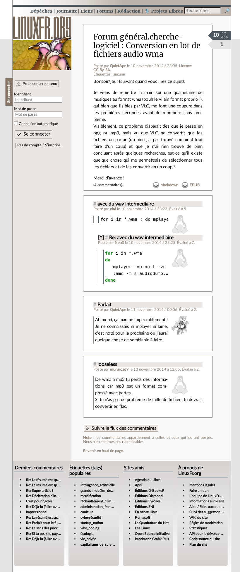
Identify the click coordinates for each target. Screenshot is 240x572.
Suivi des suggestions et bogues (213, 512)
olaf (113, 209)
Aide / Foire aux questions (209, 506)
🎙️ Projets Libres (163, 10)
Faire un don (199, 490)
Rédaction (128, 10)
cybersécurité (90, 517)
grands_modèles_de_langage (102, 490)
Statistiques (198, 528)
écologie (86, 533)
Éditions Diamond (149, 496)
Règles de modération (206, 523)
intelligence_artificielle (97, 485)
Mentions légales (202, 485)
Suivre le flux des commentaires (124, 428)
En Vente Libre (146, 512)
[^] (101, 237)
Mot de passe (25, 109)
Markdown (169, 185)
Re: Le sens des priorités (44, 528)
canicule (86, 512)
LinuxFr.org (42, 40)
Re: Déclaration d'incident (46, 496)
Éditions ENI (144, 506)
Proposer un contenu (40, 83)
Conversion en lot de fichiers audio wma (146, 50)
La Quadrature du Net (152, 523)
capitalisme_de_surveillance (101, 544)
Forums (105, 10)
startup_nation (91, 523)
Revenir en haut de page (103, 451)
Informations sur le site (206, 501)
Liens (86, 10)
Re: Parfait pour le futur (44, 523)
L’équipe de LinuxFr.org (207, 496)
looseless (107, 364)
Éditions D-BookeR (149, 490)
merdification (90, 496)
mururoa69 (119, 369)
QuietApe (118, 66)
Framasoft (142, 517)
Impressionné (36, 512)
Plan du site (198, 544)
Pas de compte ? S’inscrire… (40, 145)
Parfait (104, 304)
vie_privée (88, 539)
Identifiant (22, 94)
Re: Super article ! (39, 490)
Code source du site (204, 539)
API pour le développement (210, 533)
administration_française (99, 506)
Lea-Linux (142, 528)
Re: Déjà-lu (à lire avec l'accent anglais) (55, 506)
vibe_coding (89, 528)
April (138, 485)
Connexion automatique (38, 124)
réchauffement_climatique (100, 501)
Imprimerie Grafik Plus (152, 539)
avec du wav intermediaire (125, 204)
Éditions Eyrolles (147, 501)
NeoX (119, 242)
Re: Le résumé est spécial (45, 480)
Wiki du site (198, 517)
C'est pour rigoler (39, 501)
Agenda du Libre (147, 480)
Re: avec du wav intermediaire (141, 237)
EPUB (195, 185)
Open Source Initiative (152, 533)
